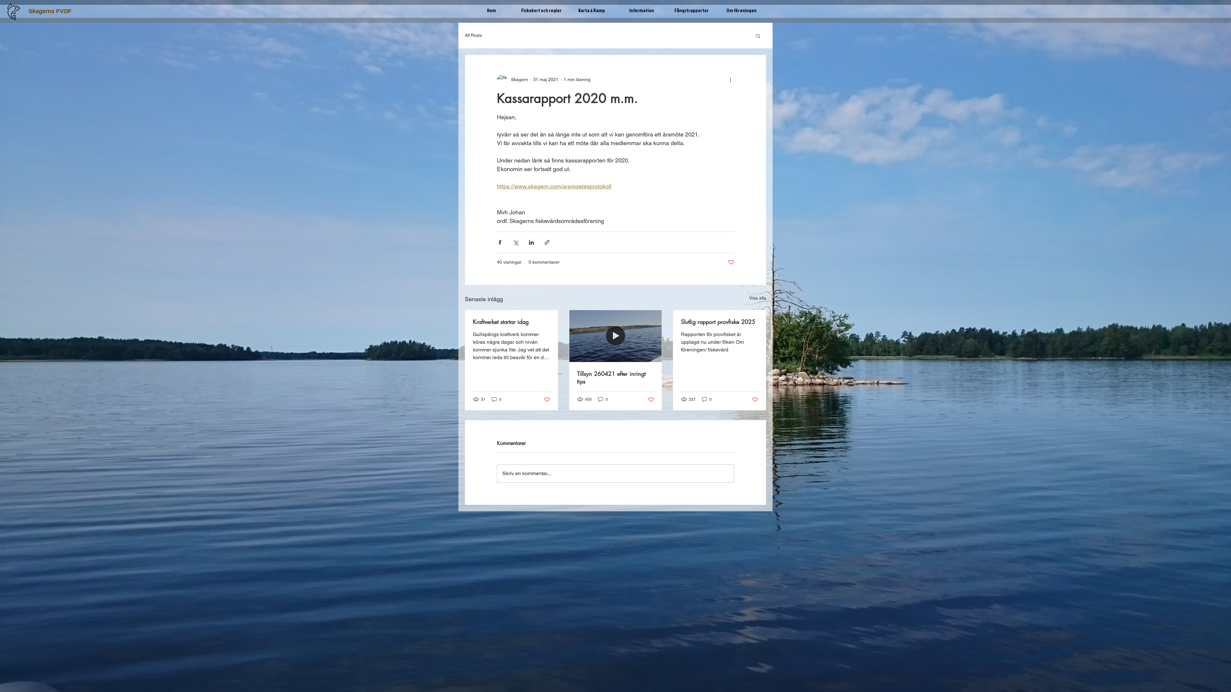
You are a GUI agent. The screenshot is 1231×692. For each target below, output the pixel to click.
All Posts (473, 35)
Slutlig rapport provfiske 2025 (718, 321)
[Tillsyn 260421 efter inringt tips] (615, 336)
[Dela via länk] (547, 242)
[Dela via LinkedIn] (531, 242)
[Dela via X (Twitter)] (516, 242)
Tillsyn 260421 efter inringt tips (611, 377)
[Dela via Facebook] (500, 242)
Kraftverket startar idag (501, 321)
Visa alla (757, 298)
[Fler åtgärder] (730, 79)
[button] (541, 11)
